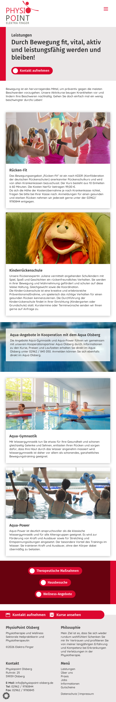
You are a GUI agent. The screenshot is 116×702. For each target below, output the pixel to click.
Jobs (64, 680)
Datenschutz (69, 694)
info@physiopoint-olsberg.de (34, 682)
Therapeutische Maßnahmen (57, 571)
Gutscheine (68, 687)
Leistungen (68, 669)
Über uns (67, 672)
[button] (6, 696)
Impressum (86, 694)
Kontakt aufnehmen (34, 71)
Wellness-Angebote (57, 594)
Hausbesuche (57, 582)
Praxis (65, 676)
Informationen (70, 683)
